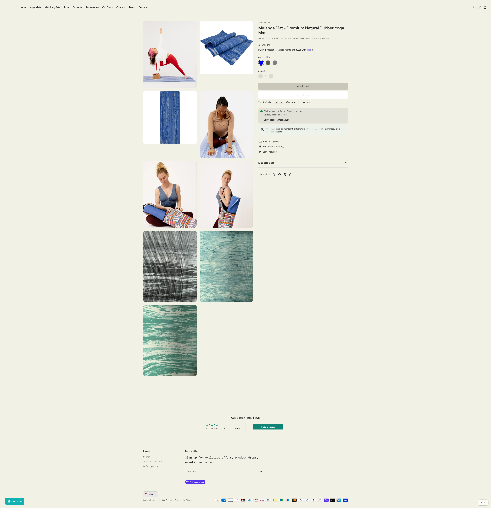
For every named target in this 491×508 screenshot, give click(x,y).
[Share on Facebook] (279, 174)
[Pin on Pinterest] (285, 174)
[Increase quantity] (271, 76)
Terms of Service (152, 461)
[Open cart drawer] (484, 7)
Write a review (268, 427)
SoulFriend (167, 500)
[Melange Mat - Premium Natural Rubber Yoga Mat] (170, 54)
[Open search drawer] (474, 7)
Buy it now (303, 95)
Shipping (279, 102)
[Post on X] (274, 174)
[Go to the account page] (479, 7)
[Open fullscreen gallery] (192, 83)
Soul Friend (264, 22)
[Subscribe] (261, 471)
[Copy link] (290, 174)
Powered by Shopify (184, 500)
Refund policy (150, 466)
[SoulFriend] (11, 7)
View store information (276, 120)
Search (146, 457)
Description (266, 162)
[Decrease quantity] (260, 76)
